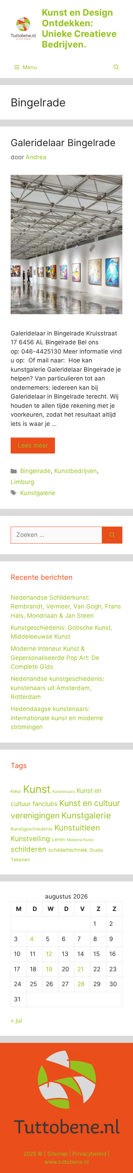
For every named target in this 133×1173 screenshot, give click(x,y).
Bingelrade (35, 470)
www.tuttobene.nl (66, 1161)
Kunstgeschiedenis (31, 829)
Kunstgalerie (37, 492)
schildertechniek (68, 850)
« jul (16, 1020)
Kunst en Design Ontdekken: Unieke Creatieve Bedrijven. (79, 28)
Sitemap (57, 1153)
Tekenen (20, 859)
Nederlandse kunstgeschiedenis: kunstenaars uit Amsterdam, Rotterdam (57, 687)
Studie (96, 850)
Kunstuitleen (77, 827)
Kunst (37, 789)
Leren (58, 839)
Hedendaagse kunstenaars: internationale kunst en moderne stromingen (57, 717)
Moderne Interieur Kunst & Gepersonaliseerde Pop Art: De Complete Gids (55, 657)
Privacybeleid (89, 1153)
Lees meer (33, 445)
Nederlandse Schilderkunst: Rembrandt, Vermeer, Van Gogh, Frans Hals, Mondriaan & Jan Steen (66, 606)
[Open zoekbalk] (116, 67)
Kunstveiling (30, 838)
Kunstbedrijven (75, 470)
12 (49, 953)
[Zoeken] (112, 535)
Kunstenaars (63, 791)
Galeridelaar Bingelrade (63, 143)
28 (80, 984)
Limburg (22, 481)
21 (80, 969)
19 (49, 969)
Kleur (16, 791)
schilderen (28, 849)
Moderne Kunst (80, 840)
